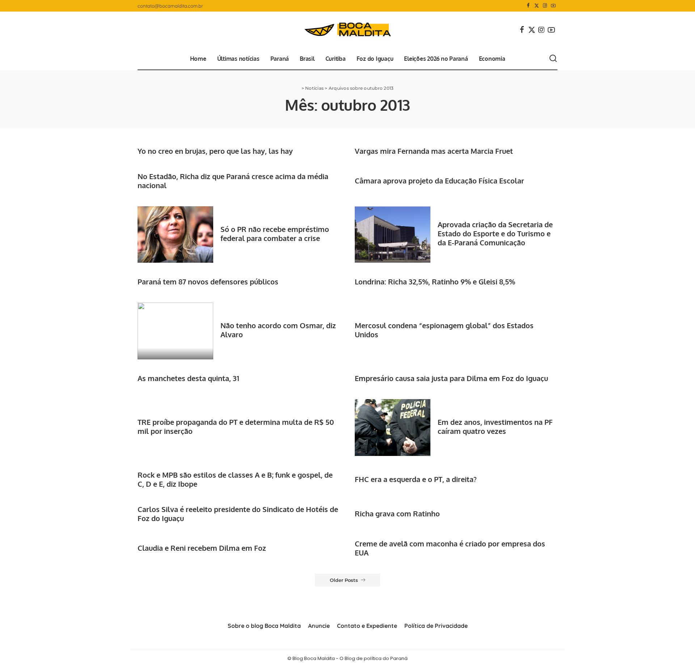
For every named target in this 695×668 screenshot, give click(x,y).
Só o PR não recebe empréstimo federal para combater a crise (274, 233)
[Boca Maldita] (347, 30)
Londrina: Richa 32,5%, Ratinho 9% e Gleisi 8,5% (435, 281)
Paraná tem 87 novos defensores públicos (208, 281)
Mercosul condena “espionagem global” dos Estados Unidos (444, 330)
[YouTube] (553, 6)
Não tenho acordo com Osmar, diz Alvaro (278, 330)
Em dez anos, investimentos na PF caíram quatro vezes (495, 426)
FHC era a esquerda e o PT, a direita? (416, 479)
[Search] (553, 58)
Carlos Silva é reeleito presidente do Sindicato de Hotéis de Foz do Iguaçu (238, 513)
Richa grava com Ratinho (397, 513)
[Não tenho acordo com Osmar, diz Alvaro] (175, 331)
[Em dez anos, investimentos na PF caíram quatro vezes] (392, 427)
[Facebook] (528, 6)
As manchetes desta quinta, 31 (188, 378)
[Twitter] (536, 6)
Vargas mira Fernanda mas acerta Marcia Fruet (434, 151)
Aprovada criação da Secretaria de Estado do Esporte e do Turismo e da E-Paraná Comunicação (495, 233)
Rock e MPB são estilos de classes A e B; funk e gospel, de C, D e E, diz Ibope (235, 479)
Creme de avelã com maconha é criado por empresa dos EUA (450, 548)
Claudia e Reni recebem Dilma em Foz (202, 548)
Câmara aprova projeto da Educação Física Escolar (439, 180)
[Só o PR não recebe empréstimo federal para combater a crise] (175, 234)
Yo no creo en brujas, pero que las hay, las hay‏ (215, 151)
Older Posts (344, 580)
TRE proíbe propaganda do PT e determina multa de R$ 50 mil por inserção (236, 426)
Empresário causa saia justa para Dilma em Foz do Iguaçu (451, 378)
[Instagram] (545, 6)
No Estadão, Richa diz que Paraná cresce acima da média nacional (233, 181)
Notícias (314, 88)
